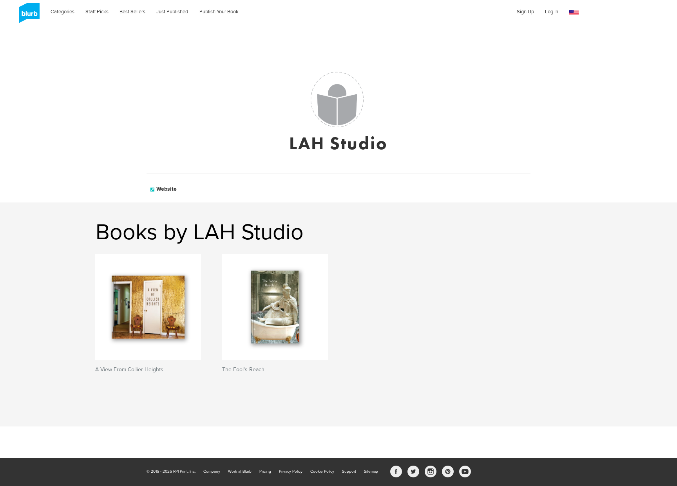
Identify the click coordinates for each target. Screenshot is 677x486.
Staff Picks (97, 12)
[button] (574, 13)
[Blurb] (27, 16)
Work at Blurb (240, 471)
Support (349, 471)
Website (166, 189)
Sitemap (371, 471)
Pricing (265, 471)
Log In (551, 12)
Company (211, 471)
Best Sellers (132, 12)
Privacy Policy (290, 471)
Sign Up (525, 12)
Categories (62, 12)
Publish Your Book (219, 12)
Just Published (172, 12)
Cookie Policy (322, 471)
